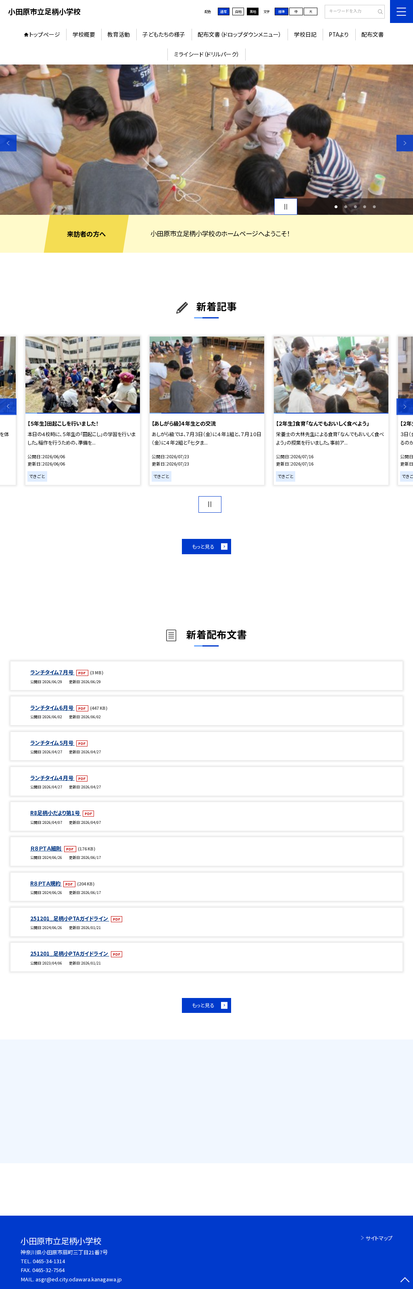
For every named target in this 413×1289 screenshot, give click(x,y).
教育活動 (118, 34)
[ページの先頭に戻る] (404, 1280)
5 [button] (374, 207)
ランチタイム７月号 (52, 672)
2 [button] (345, 207)
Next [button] (404, 143)
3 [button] (355, 207)
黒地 (253, 11)
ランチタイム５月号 (52, 742)
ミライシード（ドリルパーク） (207, 54)
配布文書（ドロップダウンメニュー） (240, 34)
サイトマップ (378, 1238)
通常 (223, 11)
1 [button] (336, 207)
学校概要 (84, 34)
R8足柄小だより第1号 (55, 813)
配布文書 (372, 34)
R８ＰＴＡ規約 (46, 883)
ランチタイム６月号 (52, 707)
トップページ (44, 34)
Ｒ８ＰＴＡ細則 (46, 848)
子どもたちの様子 (163, 34)
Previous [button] (8, 143)
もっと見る (203, 546)
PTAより (339, 34)
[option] (206, 139)
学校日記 (305, 34)
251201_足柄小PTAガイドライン (69, 918)
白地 (238, 11)
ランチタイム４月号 (52, 778)
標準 (281, 11)
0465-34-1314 (49, 1261)
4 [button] (364, 207)
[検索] (378, 12)
